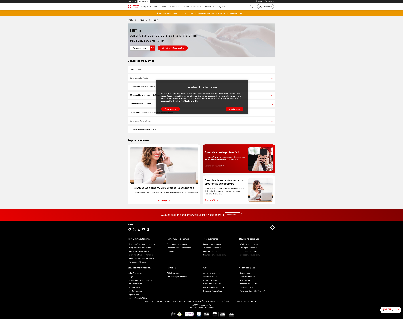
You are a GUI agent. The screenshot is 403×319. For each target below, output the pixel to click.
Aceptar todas (234, 109)
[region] (202, 97)
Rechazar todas (170, 109)
